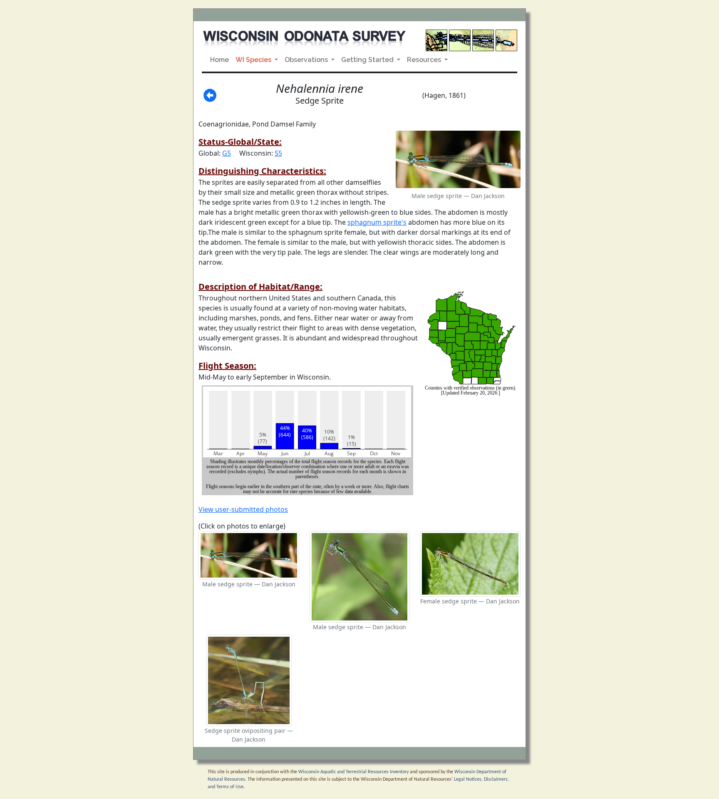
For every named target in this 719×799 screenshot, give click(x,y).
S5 (278, 153)
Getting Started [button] (368, 60)
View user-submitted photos (243, 509)
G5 (226, 153)
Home (219, 60)
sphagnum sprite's (377, 222)
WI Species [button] (254, 60)
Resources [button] (425, 60)
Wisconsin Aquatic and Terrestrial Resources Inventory (353, 771)
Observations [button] (307, 60)
